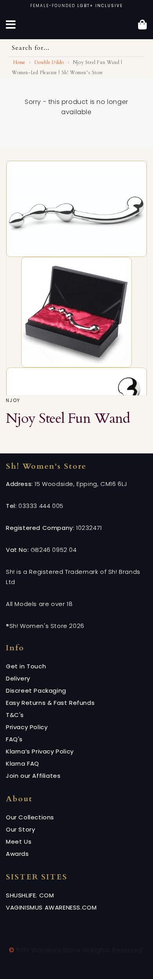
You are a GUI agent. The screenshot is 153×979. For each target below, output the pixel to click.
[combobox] (76, 48)
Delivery (18, 678)
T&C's (15, 715)
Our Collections (30, 817)
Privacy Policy (26, 727)
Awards (17, 854)
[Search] (138, 47)
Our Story (20, 829)
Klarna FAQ (22, 763)
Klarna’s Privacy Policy (40, 751)
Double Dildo (49, 62)
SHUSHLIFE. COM (30, 895)
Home (19, 62)
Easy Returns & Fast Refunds (50, 703)
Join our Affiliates (33, 776)
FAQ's (14, 739)
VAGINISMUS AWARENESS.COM (51, 907)
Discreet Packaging (36, 690)
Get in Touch (26, 666)
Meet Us (18, 841)
